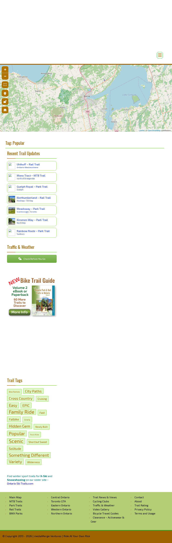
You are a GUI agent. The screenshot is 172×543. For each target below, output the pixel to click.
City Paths (33, 391)
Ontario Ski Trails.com (20, 483)
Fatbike (14, 419)
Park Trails (15, 505)
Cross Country (20, 398)
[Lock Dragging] (5, 101)
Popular (17, 433)
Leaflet (141, 130)
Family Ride (21, 412)
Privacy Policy (143, 509)
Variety (15, 461)
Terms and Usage (145, 513)
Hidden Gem (19, 426)
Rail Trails (15, 509)
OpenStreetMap (154, 130)
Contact (139, 497)
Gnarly (27, 419)
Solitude (15, 449)
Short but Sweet (38, 441)
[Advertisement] (86, 43)
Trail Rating (141, 505)
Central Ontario (60, 497)
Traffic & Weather (104, 505)
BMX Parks (16, 513)
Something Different (29, 455)
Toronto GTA (58, 501)
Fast (42, 412)
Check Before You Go (34, 258)
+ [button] (5, 69)
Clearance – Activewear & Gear (107, 519)
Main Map (15, 497)
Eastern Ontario (60, 505)
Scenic (16, 441)
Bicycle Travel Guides (106, 513)
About (138, 501)
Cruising (42, 398)
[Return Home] (5, 110)
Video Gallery (101, 509)
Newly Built (41, 426)
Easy (13, 405)
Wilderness (33, 462)
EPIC (26, 405)
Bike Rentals (14, 392)
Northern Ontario (61, 513)
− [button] (5, 76)
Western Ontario (61, 509)
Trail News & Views (105, 497)
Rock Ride (34, 434)
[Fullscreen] (5, 84)
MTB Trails (15, 501)
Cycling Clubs (101, 501)
